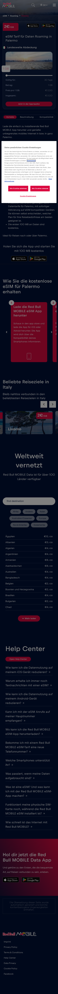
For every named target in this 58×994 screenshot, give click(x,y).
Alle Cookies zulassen (40, 188)
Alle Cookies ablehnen (18, 188)
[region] (29, 172)
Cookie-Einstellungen (28, 196)
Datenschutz (31, 160)
